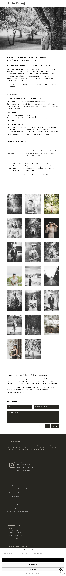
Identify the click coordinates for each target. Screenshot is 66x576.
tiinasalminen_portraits (23, 470)
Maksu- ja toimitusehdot (17, 512)
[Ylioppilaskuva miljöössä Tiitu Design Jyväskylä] (51, 334)
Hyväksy (33, 560)
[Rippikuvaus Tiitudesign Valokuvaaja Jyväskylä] (51, 213)
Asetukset (33, 569)
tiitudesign (20, 462)
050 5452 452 (15, 533)
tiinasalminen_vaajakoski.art (25, 467)
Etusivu (10, 485)
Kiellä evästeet (33, 565)
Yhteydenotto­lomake (14, 535)
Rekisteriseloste (14, 508)
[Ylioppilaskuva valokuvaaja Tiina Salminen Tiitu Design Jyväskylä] (14, 213)
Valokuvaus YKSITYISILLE (17, 493)
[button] (63, 550)
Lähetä (55, 426)
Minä (9, 500)
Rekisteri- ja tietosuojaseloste (32, 573)
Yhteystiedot (12, 504)
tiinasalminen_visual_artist (24, 464)
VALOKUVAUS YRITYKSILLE (17, 489)
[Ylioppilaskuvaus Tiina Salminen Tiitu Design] (14, 286)
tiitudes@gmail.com (14, 530)
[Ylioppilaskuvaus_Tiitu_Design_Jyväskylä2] (33, 358)
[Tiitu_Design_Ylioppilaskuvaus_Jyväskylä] (51, 238)
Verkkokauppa (13, 496)
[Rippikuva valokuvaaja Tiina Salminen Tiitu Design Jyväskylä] (14, 238)
